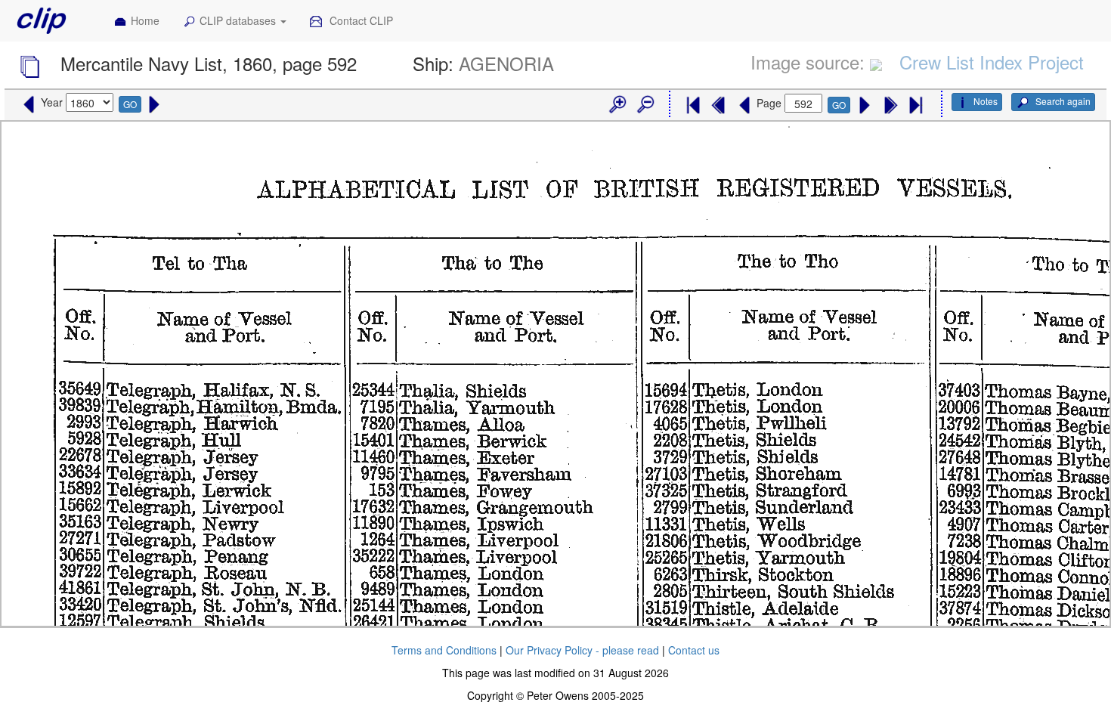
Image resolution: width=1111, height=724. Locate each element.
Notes (985, 100)
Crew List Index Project (991, 61)
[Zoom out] (644, 105)
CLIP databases (239, 20)
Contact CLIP (359, 20)
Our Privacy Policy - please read (582, 649)
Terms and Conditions (444, 649)
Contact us (694, 649)
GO (130, 103)
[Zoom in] (616, 105)
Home (145, 20)
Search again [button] (1062, 100)
